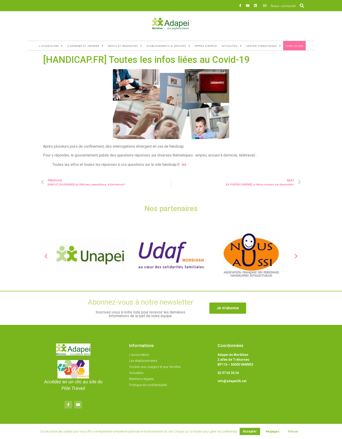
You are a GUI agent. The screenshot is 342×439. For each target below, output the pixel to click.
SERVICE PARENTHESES (261, 46)
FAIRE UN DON (294, 46)
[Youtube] (248, 5)
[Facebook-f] (240, 5)
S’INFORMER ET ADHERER (83, 46)
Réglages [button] (272, 431)
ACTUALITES (229, 46)
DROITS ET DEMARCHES (123, 46)
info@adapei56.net (232, 381)
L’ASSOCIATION (48, 46)
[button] (302, 6)
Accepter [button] (250, 431)
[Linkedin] (255, 5)
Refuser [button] (293, 431)
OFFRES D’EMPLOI (206, 46)
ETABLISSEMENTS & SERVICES (166, 46)
